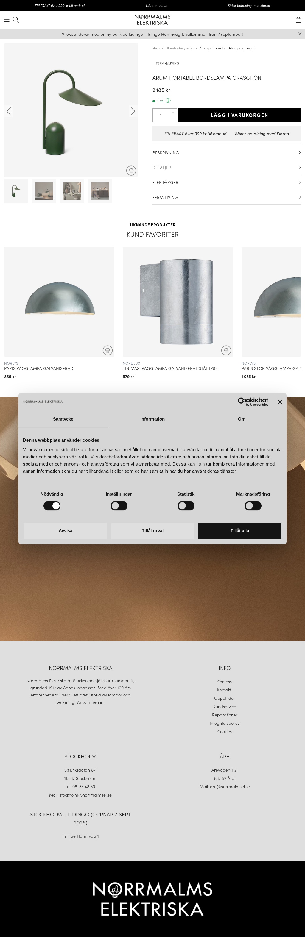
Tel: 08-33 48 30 (80, 786)
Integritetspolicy (224, 723)
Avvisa (65, 530)
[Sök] (16, 20)
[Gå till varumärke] (226, 63)
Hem (156, 48)
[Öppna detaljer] (300, 152)
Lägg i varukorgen (239, 114)
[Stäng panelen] (280, 402)
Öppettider (224, 698)
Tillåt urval (153, 530)
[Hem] (152, 20)
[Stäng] (300, 33)
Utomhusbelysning (180, 48)
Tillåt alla (240, 530)
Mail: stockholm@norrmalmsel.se (80, 795)
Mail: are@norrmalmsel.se (225, 786)
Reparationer (224, 715)
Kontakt (224, 690)
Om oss (224, 681)
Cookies (224, 731)
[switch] (119, 505)
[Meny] (7, 20)
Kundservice (224, 706)
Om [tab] (241, 418)
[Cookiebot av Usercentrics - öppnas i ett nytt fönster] (242, 401)
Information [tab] (152, 418)
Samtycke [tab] (63, 418)
